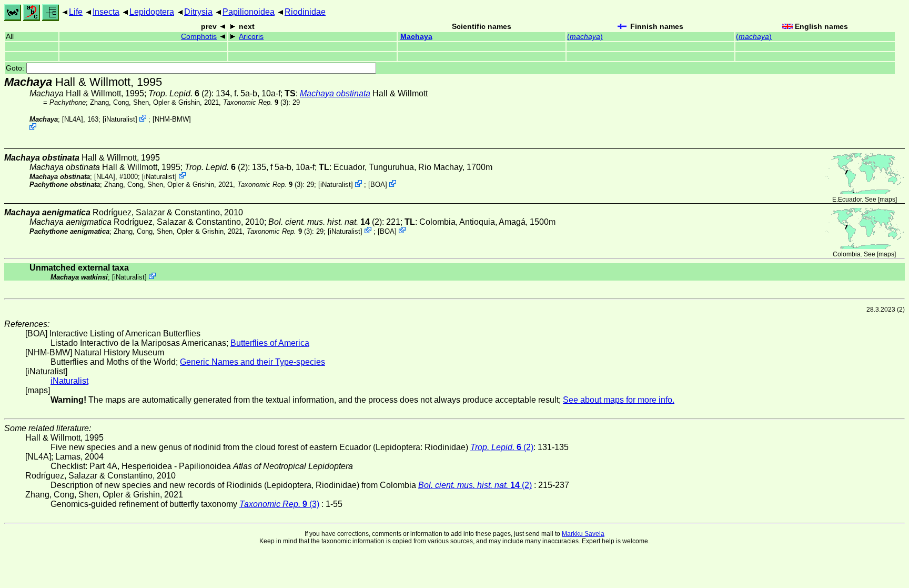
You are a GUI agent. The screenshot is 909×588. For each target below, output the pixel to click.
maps (887, 199)
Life (76, 11)
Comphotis (199, 37)
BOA (377, 184)
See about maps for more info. (618, 399)
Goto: (16, 68)
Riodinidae (305, 11)
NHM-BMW (172, 119)
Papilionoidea (249, 11)
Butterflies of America (269, 342)
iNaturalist (120, 119)
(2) (179, 93)
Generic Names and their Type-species (252, 361)
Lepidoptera (151, 11)
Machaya (416, 37)
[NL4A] (72, 119)
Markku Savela (583, 533)
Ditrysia (198, 11)
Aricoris (251, 37)
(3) (255, 102)
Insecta (106, 11)
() (585, 37)
